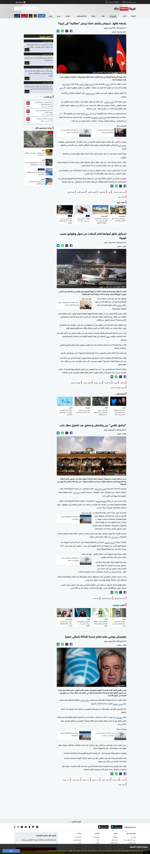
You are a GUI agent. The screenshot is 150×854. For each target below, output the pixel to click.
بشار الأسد (76, 492)
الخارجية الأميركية (101, 488)
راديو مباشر (115, 840)
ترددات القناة (114, 842)
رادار (80, 842)
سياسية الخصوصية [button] (43, 850)
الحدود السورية (118, 703)
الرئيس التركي (109, 101)
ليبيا (61, 87)
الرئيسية (133, 16)
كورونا (107, 336)
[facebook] (14, 827)
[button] (24, 16)
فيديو (58, 16)
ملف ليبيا (121, 202)
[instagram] (18, 827)
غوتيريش (118, 717)
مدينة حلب (114, 536)
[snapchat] (29, 827)
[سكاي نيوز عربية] (125, 9)
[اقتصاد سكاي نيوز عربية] (41, 16)
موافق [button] (11, 851)
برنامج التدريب (132, 842)
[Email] (58, 31)
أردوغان (107, 84)
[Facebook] (71, 31)
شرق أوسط (113, 16)
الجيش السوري (110, 542)
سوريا (87, 113)
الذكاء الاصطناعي (82, 16)
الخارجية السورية (101, 500)
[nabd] (37, 827)
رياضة (93, 16)
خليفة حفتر (66, 84)
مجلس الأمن (84, 700)
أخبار (125, 16)
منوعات (67, 16)
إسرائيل (119, 305)
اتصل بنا (133, 837)
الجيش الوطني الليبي (86, 84)
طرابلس (123, 156)
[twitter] (22, 827)
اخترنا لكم (120, 393)
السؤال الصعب (77, 840)
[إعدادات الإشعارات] (35, 15)
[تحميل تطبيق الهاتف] (110, 827)
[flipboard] (33, 827)
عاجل (31, 16)
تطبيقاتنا (115, 837)
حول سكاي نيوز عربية (130, 840)
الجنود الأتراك (90, 93)
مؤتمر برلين (122, 145)
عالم (103, 16)
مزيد (50, 16)
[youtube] (26, 827)
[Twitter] (66, 31)
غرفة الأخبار (78, 837)
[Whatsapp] (62, 31)
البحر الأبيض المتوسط (98, 117)
